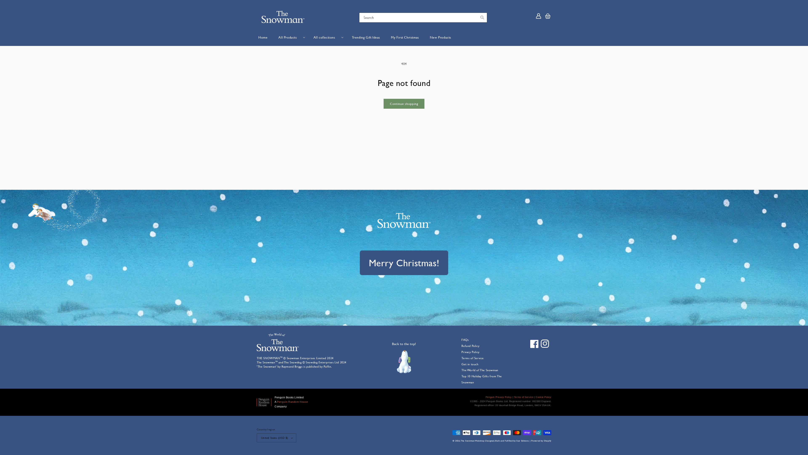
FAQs (465, 339)
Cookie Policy (543, 397)
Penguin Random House (292, 401)
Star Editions (522, 440)
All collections (324, 37)
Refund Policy (470, 346)
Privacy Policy (470, 352)
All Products (287, 37)
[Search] (482, 17)
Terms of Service (472, 358)
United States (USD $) (274, 438)
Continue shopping (404, 104)
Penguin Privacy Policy (499, 397)
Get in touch (469, 364)
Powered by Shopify (541, 440)
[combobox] (423, 17)
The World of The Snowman (479, 370)
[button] (290, 37)
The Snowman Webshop (472, 440)
